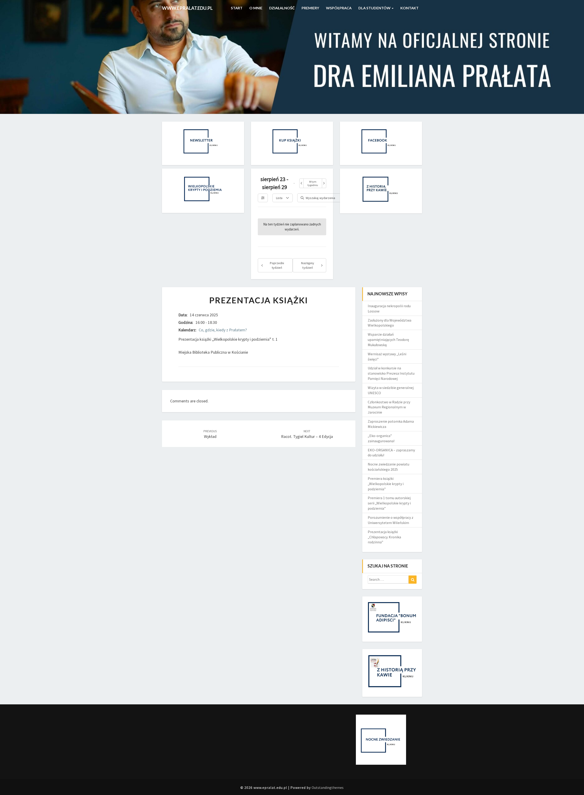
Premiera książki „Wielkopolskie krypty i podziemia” (386, 483)
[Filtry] (263, 198)
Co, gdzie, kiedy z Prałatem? (223, 329)
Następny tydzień (307, 265)
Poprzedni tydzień (277, 265)
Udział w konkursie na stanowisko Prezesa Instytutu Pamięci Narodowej (391, 373)
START (236, 8)
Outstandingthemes (328, 787)
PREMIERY (310, 8)
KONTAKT (409, 8)
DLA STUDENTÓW (374, 8)
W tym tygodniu (313, 183)
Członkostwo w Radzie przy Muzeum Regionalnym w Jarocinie (389, 407)
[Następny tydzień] (324, 183)
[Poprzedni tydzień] (302, 183)
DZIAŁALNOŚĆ (282, 8)
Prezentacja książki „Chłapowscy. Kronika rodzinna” (384, 536)
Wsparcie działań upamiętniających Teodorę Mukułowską (388, 339)
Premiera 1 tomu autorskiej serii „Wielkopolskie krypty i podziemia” (389, 503)
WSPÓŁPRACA (339, 8)
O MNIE (255, 8)
